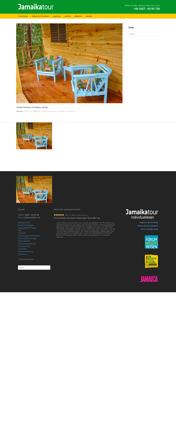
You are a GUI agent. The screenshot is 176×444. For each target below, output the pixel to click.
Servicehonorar (24, 246)
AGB (19, 230)
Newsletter (22, 249)
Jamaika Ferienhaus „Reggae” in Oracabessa (60, 111)
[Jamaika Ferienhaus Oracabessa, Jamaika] (69, 63)
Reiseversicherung (25, 251)
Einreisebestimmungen (27, 238)
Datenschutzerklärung (27, 243)
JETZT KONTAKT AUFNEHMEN (91, 168)
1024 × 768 (40, 111)
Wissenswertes (24, 241)
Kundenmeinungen (26, 225)
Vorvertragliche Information (29, 236)
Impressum (22, 254)
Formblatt (22, 233)
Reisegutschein (24, 222)
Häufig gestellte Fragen (27, 228)
